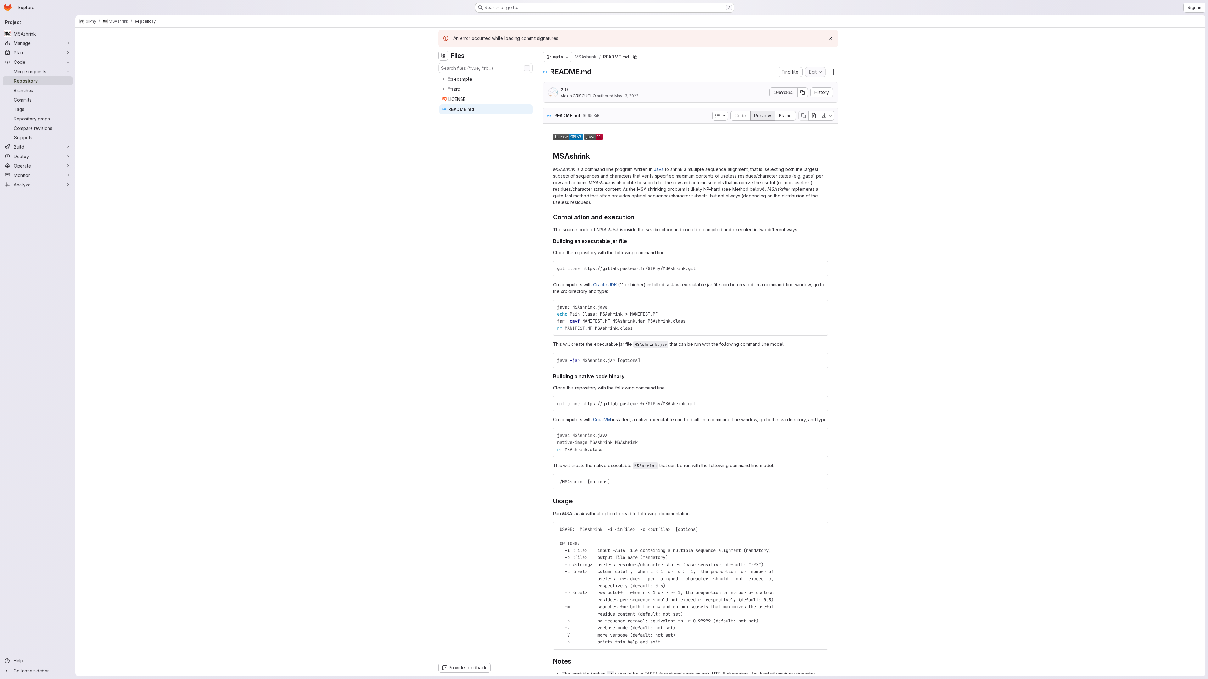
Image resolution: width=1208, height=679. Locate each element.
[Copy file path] (635, 57)
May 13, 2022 (626, 95)
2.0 (564, 89)
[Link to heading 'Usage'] (575, 501)
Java (659, 169)
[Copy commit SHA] (803, 92)
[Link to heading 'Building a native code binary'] (627, 376)
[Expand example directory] (443, 79)
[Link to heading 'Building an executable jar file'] (630, 241)
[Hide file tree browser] (443, 56)
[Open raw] (814, 116)
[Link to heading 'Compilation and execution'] (637, 217)
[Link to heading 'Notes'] (574, 661)
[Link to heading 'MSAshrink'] (594, 156)
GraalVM (602, 419)
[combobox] (485, 68)
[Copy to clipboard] (820, 268)
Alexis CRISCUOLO (578, 95)
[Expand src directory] (443, 89)
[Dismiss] (831, 38)
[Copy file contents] (803, 116)
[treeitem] (486, 79)
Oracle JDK (605, 284)
